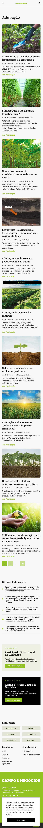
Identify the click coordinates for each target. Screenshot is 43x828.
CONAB (5, 755)
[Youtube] (14, 795)
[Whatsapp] (2, 795)
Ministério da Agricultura (7, 763)
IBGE (4, 751)
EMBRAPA (6, 758)
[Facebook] (10, 795)
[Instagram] (6, 795)
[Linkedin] (17, 795)
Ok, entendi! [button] (20, 820)
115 (22, 564)
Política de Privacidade (31, 755)
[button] (3, 3)
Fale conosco (28, 751)
